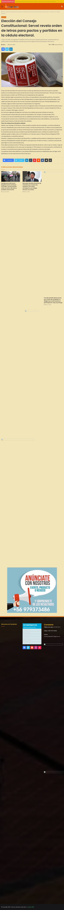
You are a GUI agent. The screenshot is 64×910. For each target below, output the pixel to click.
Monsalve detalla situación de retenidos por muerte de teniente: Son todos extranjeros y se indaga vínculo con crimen (32, 186)
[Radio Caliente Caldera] (12, 6)
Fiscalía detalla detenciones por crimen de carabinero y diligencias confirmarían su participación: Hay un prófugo (53, 300)
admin (3, 44)
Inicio (3, 11)
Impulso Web (31, 907)
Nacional (8, 11)
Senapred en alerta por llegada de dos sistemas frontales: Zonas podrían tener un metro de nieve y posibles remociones (9, 186)
